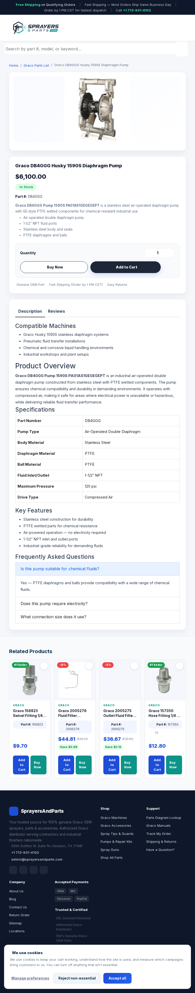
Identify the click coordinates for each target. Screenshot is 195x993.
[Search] (182, 48)
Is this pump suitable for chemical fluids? (60, 568)
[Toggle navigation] (176, 28)
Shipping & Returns (161, 841)
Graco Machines (114, 818)
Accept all (117, 978)
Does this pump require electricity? (54, 603)
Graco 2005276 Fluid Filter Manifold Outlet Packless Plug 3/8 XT (73, 713)
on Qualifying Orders (45, 5)
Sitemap (15, 923)
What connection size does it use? (53, 616)
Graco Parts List (36, 65)
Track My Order (158, 834)
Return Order (19, 915)
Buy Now (55, 267)
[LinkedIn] (23, 870)
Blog (12, 899)
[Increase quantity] (170, 253)
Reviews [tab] (56, 311)
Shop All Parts (112, 857)
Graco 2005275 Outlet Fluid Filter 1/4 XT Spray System (118, 713)
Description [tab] (30, 311)
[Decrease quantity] (148, 253)
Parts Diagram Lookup (163, 818)
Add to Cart (126, 267)
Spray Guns (110, 850)
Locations (17, 931)
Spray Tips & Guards (117, 834)
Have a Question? (160, 850)
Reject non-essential (77, 978)
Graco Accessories (116, 825)
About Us (16, 891)
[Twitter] (33, 870)
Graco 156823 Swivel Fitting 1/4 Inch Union (28, 713)
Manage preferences (30, 978)
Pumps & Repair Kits (116, 841)
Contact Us (18, 907)
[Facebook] (13, 870)
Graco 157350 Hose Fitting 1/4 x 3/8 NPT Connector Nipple (164, 713)
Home (13, 65)
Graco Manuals (158, 825)
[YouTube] (44, 870)
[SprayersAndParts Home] (35, 28)
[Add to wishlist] (169, 267)
